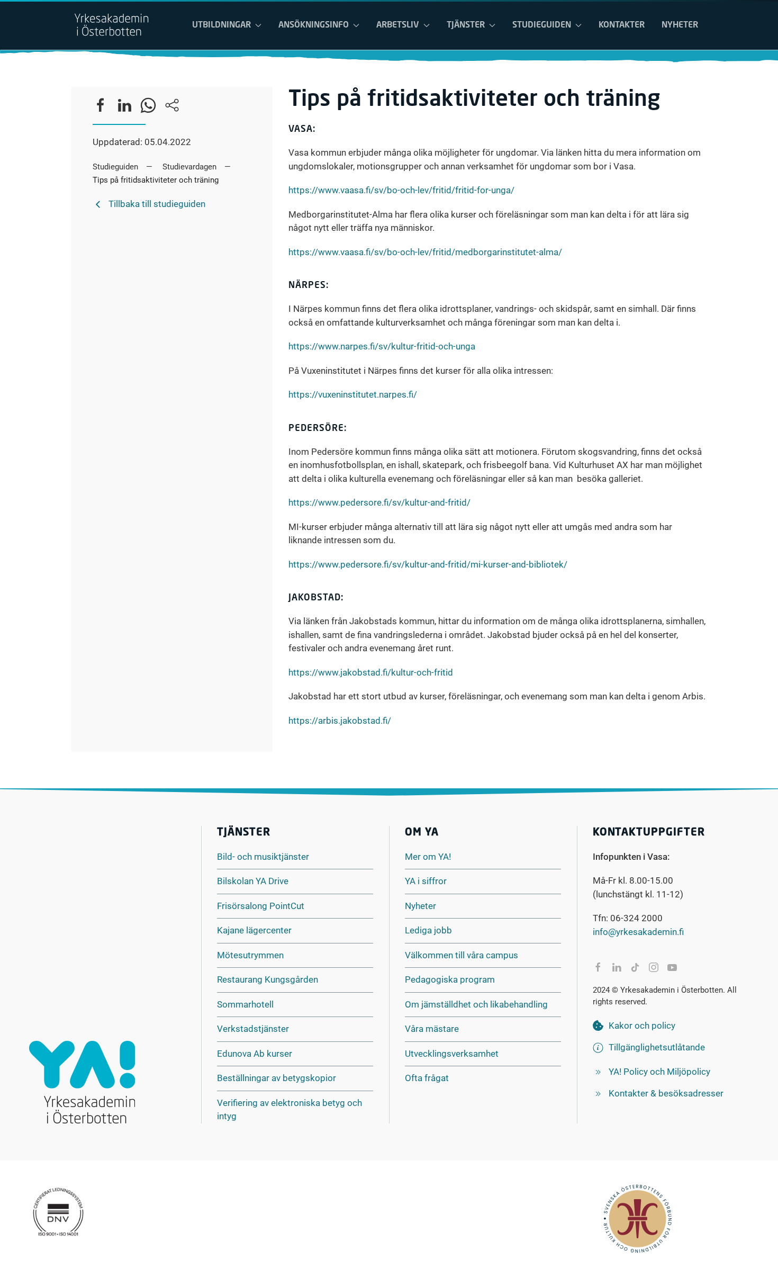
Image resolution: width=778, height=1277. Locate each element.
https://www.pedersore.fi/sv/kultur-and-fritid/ (379, 502)
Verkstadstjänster (253, 1028)
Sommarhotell (245, 1004)
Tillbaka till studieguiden (156, 204)
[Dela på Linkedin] (616, 967)
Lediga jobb (428, 930)
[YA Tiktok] (635, 967)
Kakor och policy (642, 1025)
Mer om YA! (428, 856)
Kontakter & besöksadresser (666, 1093)
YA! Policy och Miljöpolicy (659, 1071)
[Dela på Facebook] (598, 967)
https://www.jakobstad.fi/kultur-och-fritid (370, 672)
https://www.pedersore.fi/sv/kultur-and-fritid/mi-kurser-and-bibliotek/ (427, 564)
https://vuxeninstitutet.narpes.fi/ (352, 394)
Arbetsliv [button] (397, 25)
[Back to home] (111, 25)
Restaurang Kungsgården (267, 979)
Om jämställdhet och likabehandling (476, 1004)
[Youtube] (672, 967)
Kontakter (622, 25)
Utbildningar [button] (221, 25)
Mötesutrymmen (250, 955)
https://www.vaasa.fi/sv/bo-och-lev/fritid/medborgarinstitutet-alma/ (425, 252)
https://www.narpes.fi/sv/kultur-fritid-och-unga (381, 346)
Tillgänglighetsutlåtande (657, 1047)
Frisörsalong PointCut (260, 906)
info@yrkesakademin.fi (638, 932)
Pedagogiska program (450, 979)
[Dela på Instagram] (653, 967)
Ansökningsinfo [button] (313, 25)
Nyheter (680, 25)
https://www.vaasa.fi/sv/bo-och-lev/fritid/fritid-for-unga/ (401, 190)
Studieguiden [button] (541, 25)
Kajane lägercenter (254, 930)
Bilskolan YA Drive (252, 881)
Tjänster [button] (466, 25)
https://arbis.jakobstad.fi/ (339, 720)
